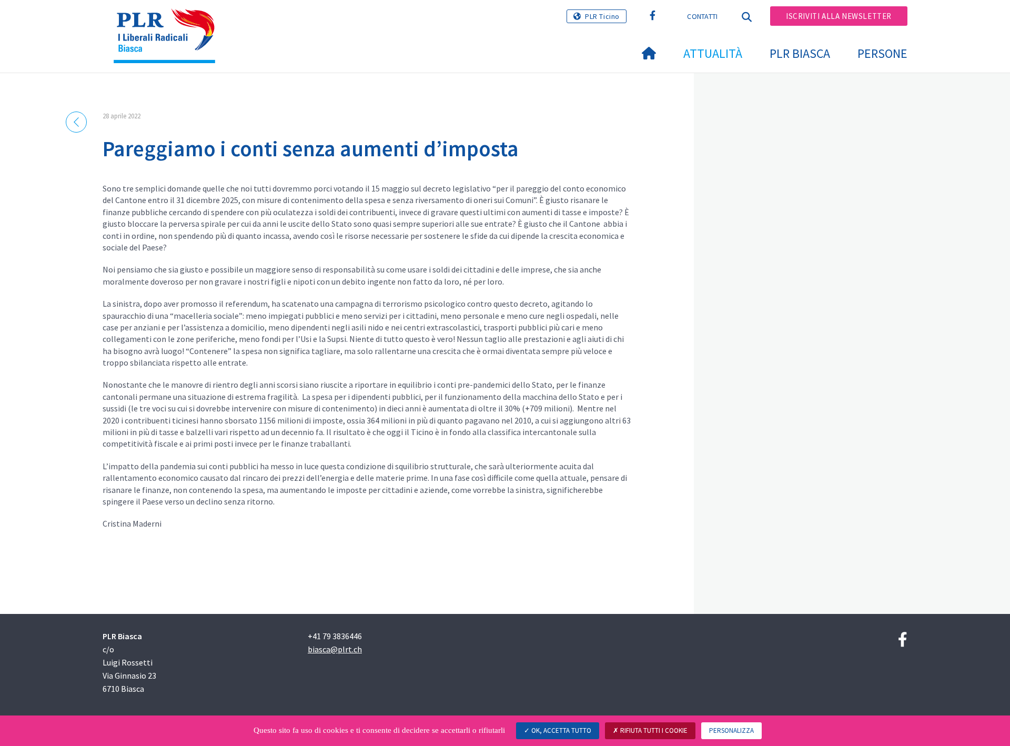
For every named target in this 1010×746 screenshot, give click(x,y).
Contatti (702, 16)
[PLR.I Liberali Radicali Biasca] (168, 21)
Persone (882, 53)
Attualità (712, 53)
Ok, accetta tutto (560, 730)
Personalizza (731, 730)
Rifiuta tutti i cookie (653, 730)
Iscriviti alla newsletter (839, 16)
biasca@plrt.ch (335, 649)
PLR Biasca (800, 53)
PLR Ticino (602, 16)
